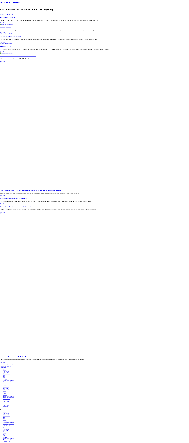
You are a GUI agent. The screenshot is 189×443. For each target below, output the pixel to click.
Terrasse (5, 379)
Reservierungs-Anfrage (8, 382)
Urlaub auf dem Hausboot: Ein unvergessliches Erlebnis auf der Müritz (18, 56)
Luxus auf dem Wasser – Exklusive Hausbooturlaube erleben (15, 356)
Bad (4, 376)
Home (4, 370)
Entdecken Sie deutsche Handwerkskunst (10, 36)
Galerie (4, 378)
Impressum (5, 402)
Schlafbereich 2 (6, 374)
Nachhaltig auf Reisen (5, 27)
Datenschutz (6, 401)
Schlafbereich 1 (6, 372)
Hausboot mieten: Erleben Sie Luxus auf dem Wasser (13, 198)
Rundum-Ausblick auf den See (7, 17)
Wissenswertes (6, 383)
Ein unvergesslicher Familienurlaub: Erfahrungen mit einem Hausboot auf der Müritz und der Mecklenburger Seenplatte (30, 190)
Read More (2, 22)
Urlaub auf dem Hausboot (10, 2)
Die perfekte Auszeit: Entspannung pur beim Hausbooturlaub (15, 206)
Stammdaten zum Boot (5, 46)
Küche (4, 375)
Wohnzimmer (6, 371)
